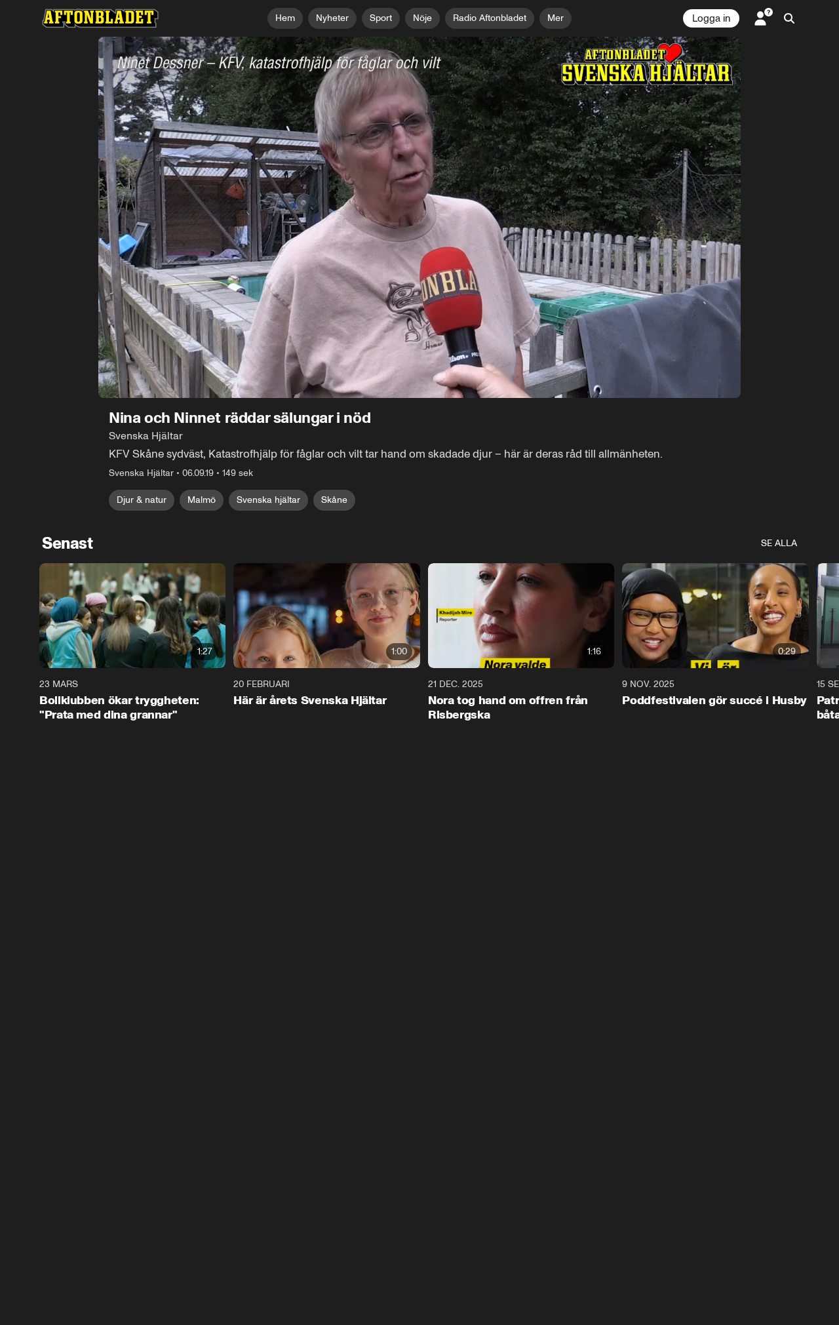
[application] (419, 217)
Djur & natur (141, 499)
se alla (779, 543)
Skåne (334, 499)
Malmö (201, 499)
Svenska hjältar (268, 499)
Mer (555, 18)
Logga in (711, 18)
